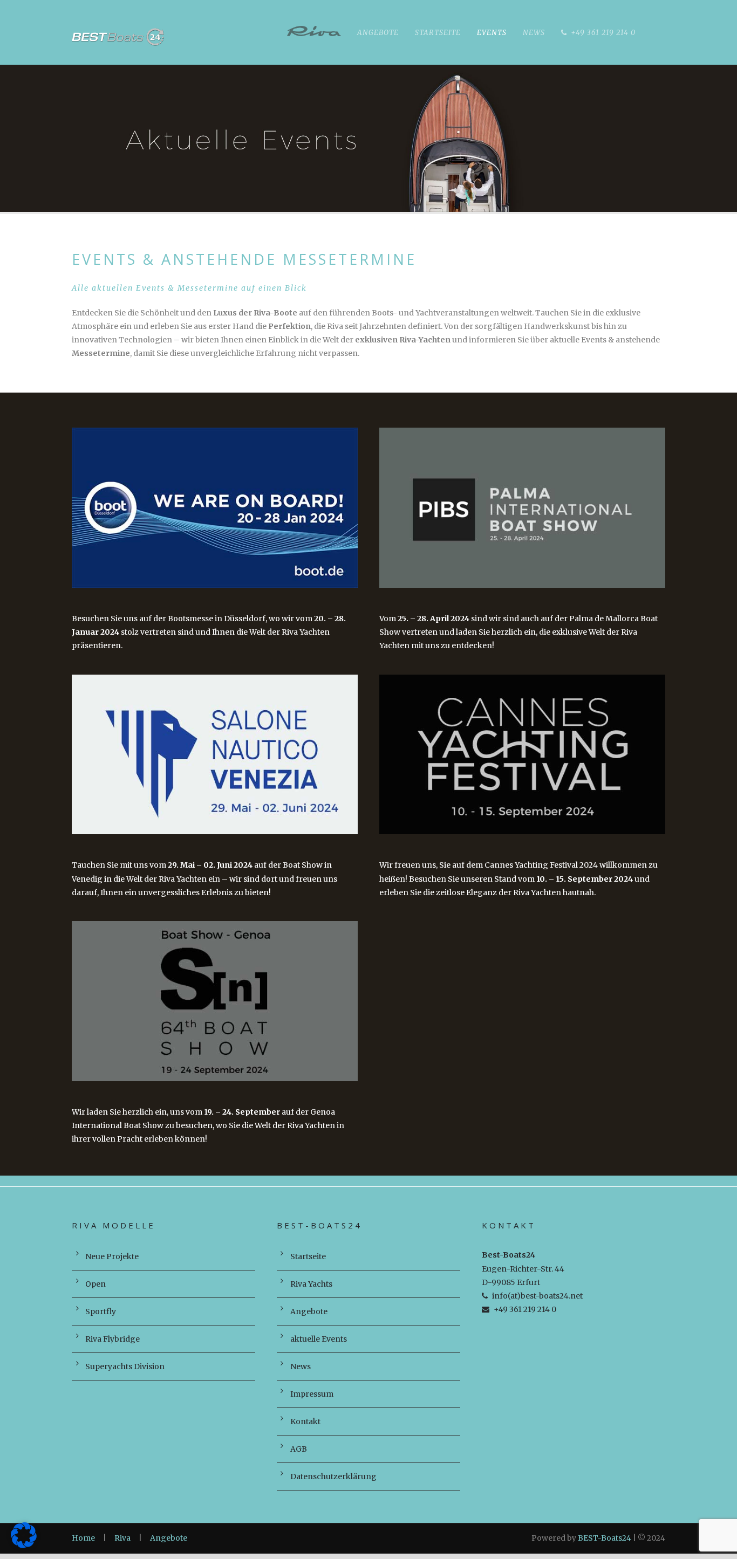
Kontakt (305, 1421)
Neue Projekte (112, 1256)
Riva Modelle (314, 34)
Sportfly (100, 1311)
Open (95, 1284)
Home (83, 1538)
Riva (122, 1538)
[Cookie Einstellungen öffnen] (24, 1545)
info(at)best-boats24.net (537, 1296)
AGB (298, 1449)
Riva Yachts (311, 1284)
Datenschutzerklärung (333, 1476)
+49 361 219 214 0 (603, 32)
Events (492, 32)
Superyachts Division (125, 1366)
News (534, 32)
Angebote (378, 32)
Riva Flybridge (112, 1339)
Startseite (438, 32)
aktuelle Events (318, 1339)
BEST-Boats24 (604, 1538)
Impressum (311, 1394)
